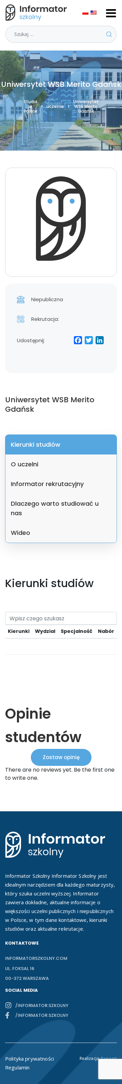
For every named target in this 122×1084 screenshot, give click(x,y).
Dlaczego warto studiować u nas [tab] (55, 508)
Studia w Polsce (30, 106)
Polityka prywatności (29, 1058)
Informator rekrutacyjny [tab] (47, 484)
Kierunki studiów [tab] (35, 444)
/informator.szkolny (41, 1005)
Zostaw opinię (61, 757)
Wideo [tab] (20, 532)
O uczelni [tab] (24, 464)
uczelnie (55, 106)
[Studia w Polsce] (37, 12)
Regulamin (17, 1067)
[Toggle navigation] (111, 12)
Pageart (109, 1058)
